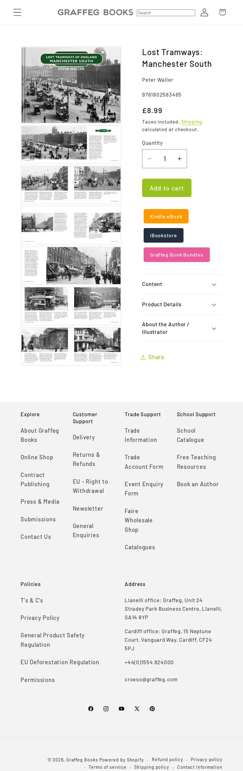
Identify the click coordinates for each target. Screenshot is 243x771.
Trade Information (141, 435)
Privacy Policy (40, 617)
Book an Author (198, 484)
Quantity (152, 142)
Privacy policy (206, 759)
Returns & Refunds (86, 459)
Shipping (191, 121)
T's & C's (32, 600)
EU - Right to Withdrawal (90, 486)
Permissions (38, 679)
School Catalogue (190, 435)
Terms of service (108, 767)
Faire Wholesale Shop (139, 520)
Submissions (38, 519)
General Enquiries (86, 530)
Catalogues (140, 547)
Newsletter (88, 508)
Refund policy (167, 759)
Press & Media (40, 501)
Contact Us (36, 536)
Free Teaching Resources (196, 462)
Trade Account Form (144, 462)
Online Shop (37, 457)
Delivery (84, 437)
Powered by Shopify (121, 759)
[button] (17, 12)
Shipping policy (151, 767)
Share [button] (156, 357)
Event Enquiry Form (144, 489)
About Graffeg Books (40, 435)
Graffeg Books (82, 759)
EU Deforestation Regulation (60, 662)
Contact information (199, 767)
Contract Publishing (35, 479)
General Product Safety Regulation (53, 640)
